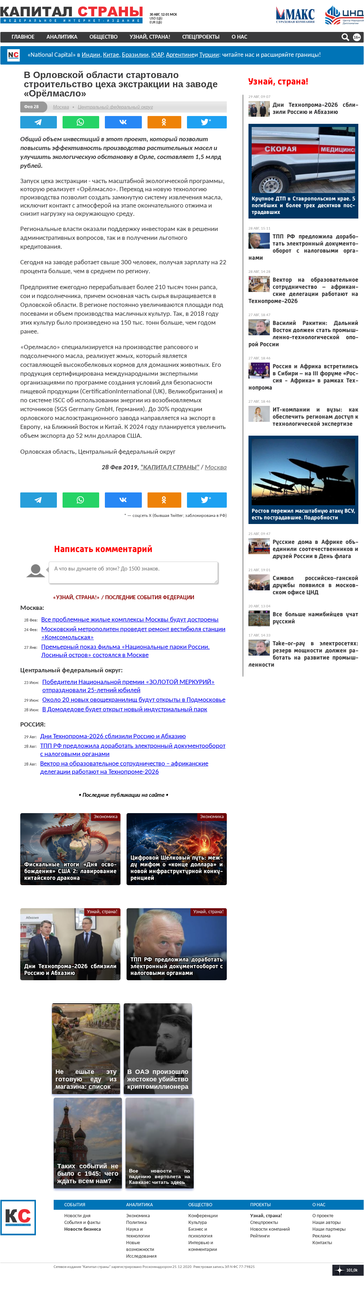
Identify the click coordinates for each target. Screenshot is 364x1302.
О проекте (322, 1216)
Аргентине (180, 55)
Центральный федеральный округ (115, 107)
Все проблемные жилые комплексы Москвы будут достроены (130, 620)
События (74, 1205)
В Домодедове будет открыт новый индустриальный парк (124, 709)
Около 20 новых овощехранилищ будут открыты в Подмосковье (133, 700)
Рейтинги (260, 1236)
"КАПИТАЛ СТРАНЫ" (169, 467)
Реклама (321, 1236)
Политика (136, 1222)
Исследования (141, 1256)
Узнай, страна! (150, 37)
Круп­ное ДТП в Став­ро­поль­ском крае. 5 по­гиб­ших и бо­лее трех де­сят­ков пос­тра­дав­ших (303, 205)
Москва (61, 107)
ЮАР (157, 55)
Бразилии (135, 55)
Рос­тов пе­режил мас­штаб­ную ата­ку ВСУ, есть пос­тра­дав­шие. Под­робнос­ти (303, 514)
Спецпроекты (201, 37)
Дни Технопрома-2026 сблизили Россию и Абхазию (113, 736)
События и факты (82, 1222)
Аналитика (62, 37)
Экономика (106, 817)
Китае (111, 55)
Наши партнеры (329, 1229)
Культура (197, 1222)
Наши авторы (326, 1222)
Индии (91, 55)
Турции (209, 55)
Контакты (322, 1243)
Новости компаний (270, 1229)
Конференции (203, 1216)
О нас (239, 37)
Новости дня (77, 1216)
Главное (23, 37)
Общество (104, 37)
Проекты (260, 1205)
